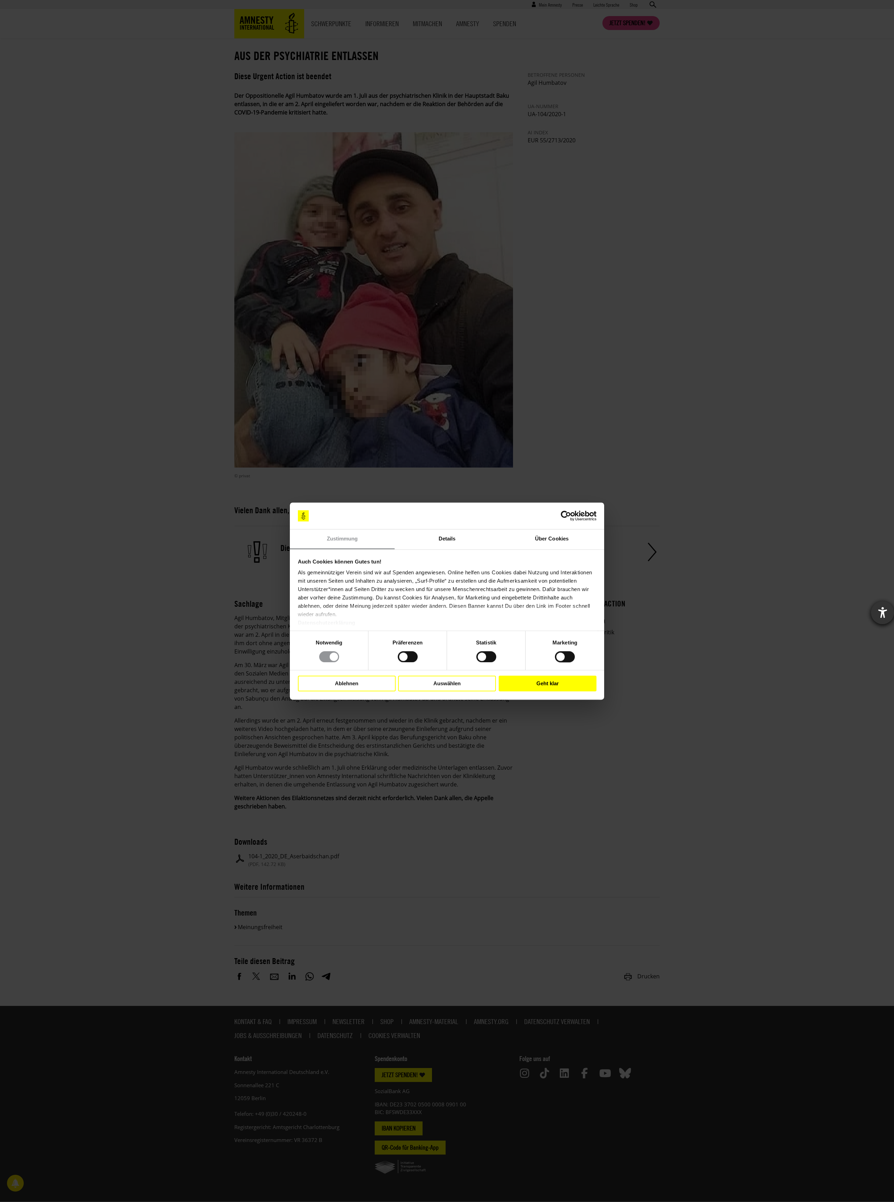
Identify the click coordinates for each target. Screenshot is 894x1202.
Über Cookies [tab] (552, 539)
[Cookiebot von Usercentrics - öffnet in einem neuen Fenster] (565, 515)
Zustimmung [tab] (342, 539)
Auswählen (447, 683)
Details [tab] (447, 539)
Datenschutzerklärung (327, 623)
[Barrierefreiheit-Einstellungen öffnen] (882, 612)
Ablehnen (346, 683)
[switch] (408, 656)
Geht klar (547, 683)
